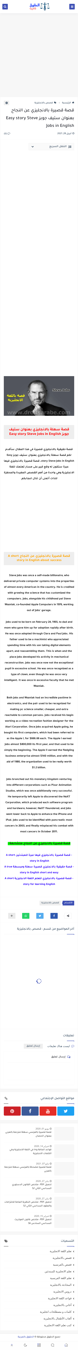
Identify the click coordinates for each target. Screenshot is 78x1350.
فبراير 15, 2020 (41, 1216)
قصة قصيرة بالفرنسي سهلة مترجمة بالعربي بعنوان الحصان (28, 1134)
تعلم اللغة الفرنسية (60, 1278)
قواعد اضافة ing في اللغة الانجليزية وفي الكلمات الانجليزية (30, 1152)
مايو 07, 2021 (42, 1163)
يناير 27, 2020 (42, 1181)
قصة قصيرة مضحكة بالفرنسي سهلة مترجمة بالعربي (28, 1169)
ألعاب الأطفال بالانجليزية (57, 1318)
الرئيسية (66, 103)
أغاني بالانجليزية (62, 1305)
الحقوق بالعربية (26, 1337)
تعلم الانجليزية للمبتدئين (58, 1271)
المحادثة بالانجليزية (60, 1284)
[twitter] (65, 1111)
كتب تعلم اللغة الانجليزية (57, 1325)
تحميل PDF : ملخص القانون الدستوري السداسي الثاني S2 (32, 1187)
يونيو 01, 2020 (42, 1128)
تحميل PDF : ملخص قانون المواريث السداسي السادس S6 (33, 1221)
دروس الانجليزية (62, 1291)
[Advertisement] (39, 55)
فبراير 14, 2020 (41, 1146)
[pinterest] (12, 1111)
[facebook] (30, 1111)
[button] (54, 916)
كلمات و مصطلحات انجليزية (55, 1311)
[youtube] (48, 1111)
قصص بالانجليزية (43, 103)
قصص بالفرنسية (62, 1264)
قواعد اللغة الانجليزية (59, 1298)
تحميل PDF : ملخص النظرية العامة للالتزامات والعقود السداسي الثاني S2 (28, 1204)
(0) (6, 134)
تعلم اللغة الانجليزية (60, 1251)
